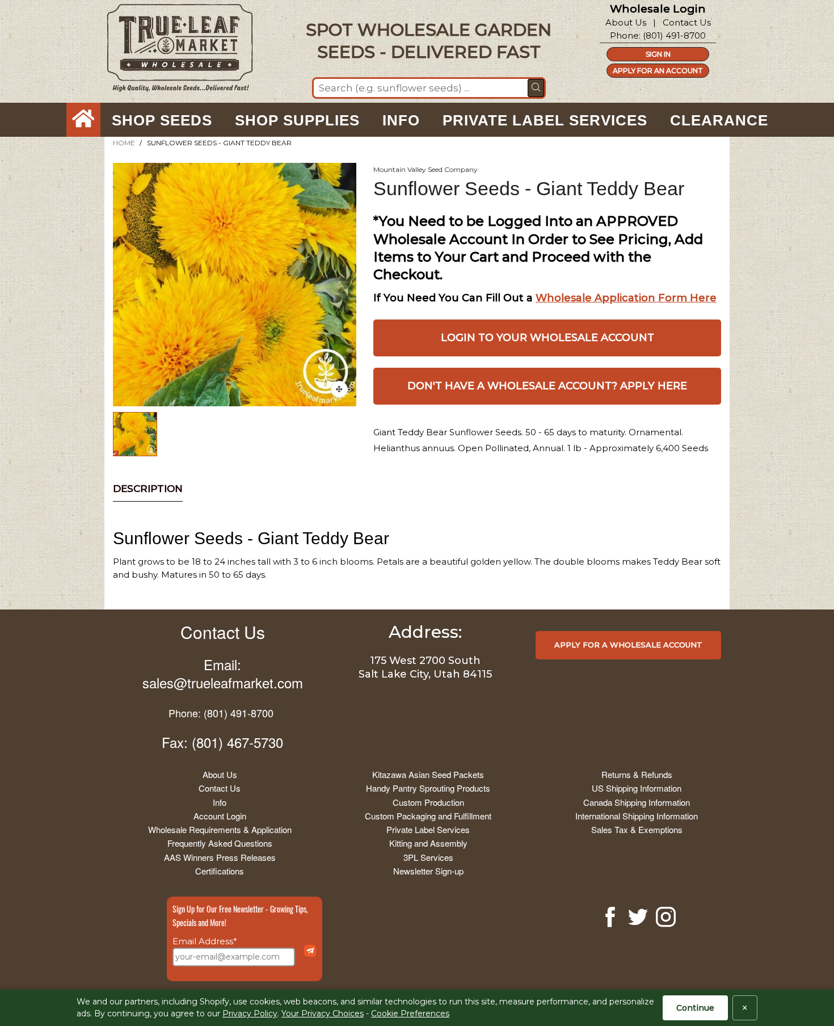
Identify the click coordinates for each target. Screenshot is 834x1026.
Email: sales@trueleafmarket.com (222, 673)
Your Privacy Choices (322, 1013)
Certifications (219, 871)
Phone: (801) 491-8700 (221, 712)
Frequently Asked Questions (219, 843)
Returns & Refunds (636, 774)
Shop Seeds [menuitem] (162, 120)
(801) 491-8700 (674, 35)
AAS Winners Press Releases (220, 857)
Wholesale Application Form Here (626, 298)
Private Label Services (428, 829)
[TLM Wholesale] (172, 50)
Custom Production (428, 802)
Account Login (219, 816)
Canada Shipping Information (636, 802)
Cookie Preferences (410, 1013)
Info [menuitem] (401, 120)
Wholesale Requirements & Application (220, 829)
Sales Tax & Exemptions (637, 829)
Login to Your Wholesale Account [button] (547, 337)
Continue (695, 1008)
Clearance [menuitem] (719, 120)
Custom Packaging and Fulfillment (428, 816)
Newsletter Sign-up (428, 871)
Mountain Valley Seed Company (425, 169)
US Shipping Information (636, 788)
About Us (625, 22)
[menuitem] (83, 120)
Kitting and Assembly (428, 843)
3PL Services (428, 857)
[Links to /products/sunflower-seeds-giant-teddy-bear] (339, 389)
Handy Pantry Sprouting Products (428, 788)
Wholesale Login (658, 8)
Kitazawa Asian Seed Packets (428, 774)
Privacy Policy (249, 1013)
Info (219, 802)
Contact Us (687, 22)
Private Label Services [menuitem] (545, 120)
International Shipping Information (636, 816)
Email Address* (204, 941)
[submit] (536, 88)
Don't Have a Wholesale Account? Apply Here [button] (547, 386)
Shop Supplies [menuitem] (297, 120)
